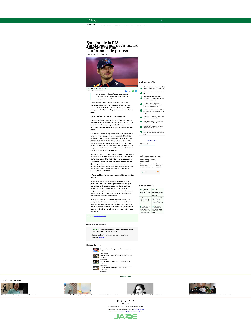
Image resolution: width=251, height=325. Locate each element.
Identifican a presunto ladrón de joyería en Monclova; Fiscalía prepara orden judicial (154, 87)
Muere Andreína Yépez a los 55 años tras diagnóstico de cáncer (144, 295)
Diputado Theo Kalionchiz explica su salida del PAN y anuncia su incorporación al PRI (153, 132)
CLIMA (129, 276)
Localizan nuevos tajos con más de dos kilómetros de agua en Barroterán (153, 126)
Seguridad (145, 25)
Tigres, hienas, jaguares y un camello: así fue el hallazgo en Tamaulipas (153, 117)
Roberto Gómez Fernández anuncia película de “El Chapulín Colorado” (145, 192)
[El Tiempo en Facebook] (119, 301)
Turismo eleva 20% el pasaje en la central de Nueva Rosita (145, 199)
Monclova (109, 25)
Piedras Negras (117, 25)
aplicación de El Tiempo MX (100, 216)
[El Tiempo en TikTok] (126, 301)
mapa (143, 309)
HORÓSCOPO (123, 276)
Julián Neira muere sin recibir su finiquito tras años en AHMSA (18, 295)
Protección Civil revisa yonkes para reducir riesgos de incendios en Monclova (157, 200)
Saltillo (133, 25)
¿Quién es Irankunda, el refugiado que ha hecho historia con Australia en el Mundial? (112, 230)
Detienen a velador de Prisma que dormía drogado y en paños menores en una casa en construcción (91, 295)
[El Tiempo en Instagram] (123, 301)
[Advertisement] (125, 9)
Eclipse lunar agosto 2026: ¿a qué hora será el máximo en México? (153, 122)
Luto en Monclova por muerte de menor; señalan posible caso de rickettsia (212, 295)
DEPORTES (91, 25)
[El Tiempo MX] (92, 21)
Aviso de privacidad (122, 312)
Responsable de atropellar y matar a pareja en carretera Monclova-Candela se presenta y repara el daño (153, 98)
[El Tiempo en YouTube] (130, 301)
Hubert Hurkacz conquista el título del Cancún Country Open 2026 (115, 262)
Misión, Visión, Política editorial (134, 312)
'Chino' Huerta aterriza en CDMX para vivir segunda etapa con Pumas (116, 256)
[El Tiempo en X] (133, 301)
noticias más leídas (152, 140)
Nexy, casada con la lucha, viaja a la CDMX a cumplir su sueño (115, 250)
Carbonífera (126, 25)
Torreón (139, 25)
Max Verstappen (102, 224)
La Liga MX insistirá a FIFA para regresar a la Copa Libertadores (114, 268)
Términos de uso (113, 312)
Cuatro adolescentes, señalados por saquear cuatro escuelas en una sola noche (157, 192)
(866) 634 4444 (137, 309)
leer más (101, 237)
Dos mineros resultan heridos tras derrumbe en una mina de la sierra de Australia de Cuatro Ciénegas (152, 104)
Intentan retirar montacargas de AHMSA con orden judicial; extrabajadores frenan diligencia (153, 111)
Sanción (94, 224)
